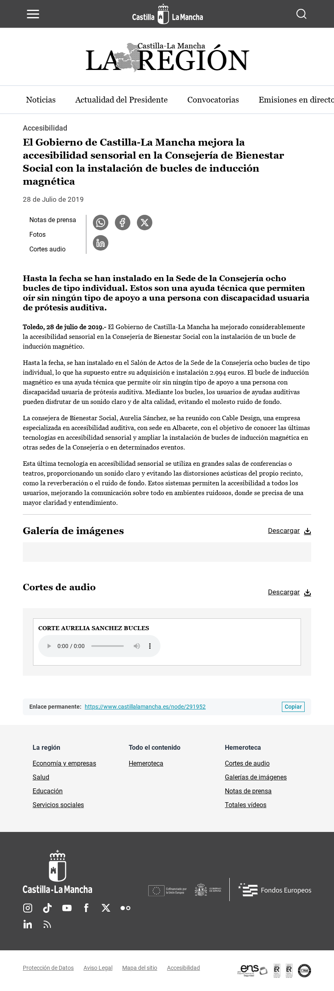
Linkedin (27, 924)
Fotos (37, 234)
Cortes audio (47, 249)
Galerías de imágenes (256, 777)
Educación (48, 791)
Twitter (106, 908)
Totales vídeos (245, 805)
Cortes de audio (247, 763)
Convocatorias (213, 99)
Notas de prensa (52, 220)
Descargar (284, 530)
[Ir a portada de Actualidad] (167, 59)
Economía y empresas (64, 763)
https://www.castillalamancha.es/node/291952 (145, 706)
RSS (47, 924)
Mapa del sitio (139, 968)
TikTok (47, 908)
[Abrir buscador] (301, 14)
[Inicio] (85, 871)
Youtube (67, 908)
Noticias (41, 99)
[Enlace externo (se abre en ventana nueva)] (273, 970)
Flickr (125, 908)
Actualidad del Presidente (121, 99)
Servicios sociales (58, 805)
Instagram (27, 908)
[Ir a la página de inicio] (167, 13)
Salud (41, 777)
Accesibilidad (183, 968)
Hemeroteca (146, 763)
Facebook (86, 908)
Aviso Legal (98, 968)
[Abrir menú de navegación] (33, 14)
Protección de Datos (48, 968)
